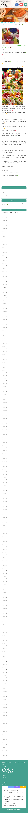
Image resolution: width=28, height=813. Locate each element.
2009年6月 (5, 734)
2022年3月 (5, 356)
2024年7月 (5, 281)
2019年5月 (5, 447)
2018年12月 (5, 461)
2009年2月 (5, 744)
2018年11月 (5, 463)
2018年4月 (5, 482)
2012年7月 (5, 635)
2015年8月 (5, 536)
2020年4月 (5, 418)
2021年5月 (5, 383)
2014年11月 (5, 560)
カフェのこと (6, 195)
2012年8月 (5, 632)
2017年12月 (5, 493)
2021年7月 (5, 378)
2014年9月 (5, 565)
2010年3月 (5, 710)
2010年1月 (5, 715)
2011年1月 (5, 683)
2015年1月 (5, 554)
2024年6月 (5, 284)
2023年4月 (5, 322)
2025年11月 (5, 239)
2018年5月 (5, 480)
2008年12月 (5, 750)
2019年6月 (5, 445)
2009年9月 (5, 726)
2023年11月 (5, 303)
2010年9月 (5, 694)
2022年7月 (5, 346)
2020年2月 (5, 423)
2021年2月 (5, 391)
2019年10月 (5, 434)
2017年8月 (5, 504)
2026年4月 (5, 225)
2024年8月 (5, 279)
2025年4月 (5, 257)
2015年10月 (5, 530)
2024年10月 (5, 274)
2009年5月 (5, 736)
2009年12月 (5, 718)
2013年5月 (5, 608)
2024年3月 (5, 292)
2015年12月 (5, 525)
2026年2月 (5, 231)
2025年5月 (5, 255)
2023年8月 (5, 311)
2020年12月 (5, 397)
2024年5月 (5, 287)
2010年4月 (5, 707)
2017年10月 (5, 498)
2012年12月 (5, 621)
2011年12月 (5, 653)
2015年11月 (5, 528)
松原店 (4, 775)
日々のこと (5, 190)
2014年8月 (5, 568)
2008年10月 (5, 755)
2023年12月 (5, 300)
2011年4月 (5, 675)
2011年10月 (5, 659)
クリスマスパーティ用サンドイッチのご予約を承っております (14, 204)
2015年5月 (5, 544)
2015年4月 (5, 546)
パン (4, 780)
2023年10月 (5, 306)
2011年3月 (5, 678)
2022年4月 (5, 354)
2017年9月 (5, 501)
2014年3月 (5, 581)
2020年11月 (5, 399)
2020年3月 (5, 421)
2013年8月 (5, 600)
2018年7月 (5, 474)
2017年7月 (5, 506)
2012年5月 (5, 640)
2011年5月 (5, 672)
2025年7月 (5, 249)
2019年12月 (5, 429)
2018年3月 (5, 485)
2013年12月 (5, 589)
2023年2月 (5, 327)
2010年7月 (5, 699)
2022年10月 (5, 338)
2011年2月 (5, 680)
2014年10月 (5, 562)
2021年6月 (5, 380)
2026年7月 (5, 217)
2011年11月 (5, 656)
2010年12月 (5, 686)
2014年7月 (5, 570)
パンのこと (5, 192)
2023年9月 (5, 308)
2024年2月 (5, 295)
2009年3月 (5, 742)
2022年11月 (5, 335)
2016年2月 (5, 520)
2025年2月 (5, 263)
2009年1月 (5, 747)
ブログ (4, 784)
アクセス (5, 782)
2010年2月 (5, 712)
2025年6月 (5, 252)
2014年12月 (5, 557)
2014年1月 (5, 587)
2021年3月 (5, 389)
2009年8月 (5, 728)
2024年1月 (5, 298)
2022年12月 (5, 332)
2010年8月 (5, 696)
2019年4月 (5, 450)
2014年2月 (5, 584)
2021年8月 (5, 375)
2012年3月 (5, 645)
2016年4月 (5, 514)
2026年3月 (5, 228)
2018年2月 (5, 488)
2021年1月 (5, 394)
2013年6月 (5, 605)
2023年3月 (5, 324)
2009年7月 (5, 731)
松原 (17, 786)
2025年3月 (5, 260)
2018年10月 (5, 466)
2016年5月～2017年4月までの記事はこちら (12, 212)
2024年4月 (5, 290)
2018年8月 (5, 472)
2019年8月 (5, 439)
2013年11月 (5, 592)
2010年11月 (5, 688)
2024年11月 (5, 271)
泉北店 (4, 777)
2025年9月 (5, 244)
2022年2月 (5, 359)
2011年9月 (5, 661)
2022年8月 (5, 343)
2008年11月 (5, 752)
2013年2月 (5, 616)
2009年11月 (5, 720)
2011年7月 (5, 667)
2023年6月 (5, 316)
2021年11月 (5, 367)
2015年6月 (5, 541)
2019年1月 (5, 458)
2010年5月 (5, 704)
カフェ (11, 786)
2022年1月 (5, 362)
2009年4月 (5, 739)
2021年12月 (5, 364)
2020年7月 (5, 410)
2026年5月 (5, 223)
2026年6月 (5, 220)
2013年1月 (5, 619)
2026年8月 (5, 215)
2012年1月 (5, 651)
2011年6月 (5, 669)
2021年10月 (5, 370)
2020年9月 (5, 405)
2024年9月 (5, 276)
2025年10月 (5, 241)
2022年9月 (5, 340)
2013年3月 (5, 613)
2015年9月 (5, 533)
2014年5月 (5, 576)
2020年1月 (5, 426)
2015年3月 (5, 549)
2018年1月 (5, 490)
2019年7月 (5, 442)
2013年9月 (5, 597)
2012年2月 (5, 648)
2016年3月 (5, 517)
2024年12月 (5, 268)
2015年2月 (5, 552)
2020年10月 (5, 402)
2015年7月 (5, 538)
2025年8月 (5, 247)
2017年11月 (5, 496)
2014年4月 (5, 579)
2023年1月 (5, 330)
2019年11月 (5, 431)
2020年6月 (5, 413)
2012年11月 (5, 624)
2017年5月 (5, 512)
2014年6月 (5, 573)
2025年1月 (5, 265)
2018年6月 (5, 477)
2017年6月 (5, 509)
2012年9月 (5, 629)
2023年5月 (5, 319)
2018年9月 (5, 469)
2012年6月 (5, 637)
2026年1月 (5, 233)
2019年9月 (5, 437)
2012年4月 (5, 643)
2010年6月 (5, 702)
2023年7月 (5, 314)
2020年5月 (5, 415)
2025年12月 (5, 236)
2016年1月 (5, 522)
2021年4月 (5, 386)
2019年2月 (5, 455)
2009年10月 (5, 723)
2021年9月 (5, 373)
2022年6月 (5, 348)
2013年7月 (5, 603)
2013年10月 (5, 595)
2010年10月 (5, 691)
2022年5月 (5, 351)
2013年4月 (5, 611)
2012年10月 (5, 627)
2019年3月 (5, 453)
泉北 (23, 786)
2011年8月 (5, 664)
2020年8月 (5, 407)
